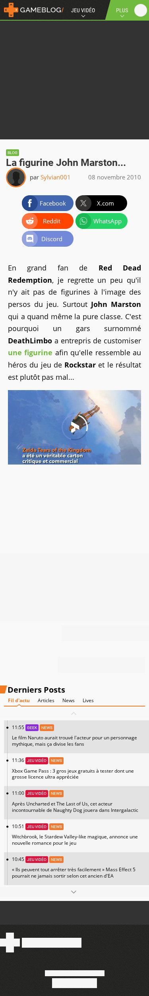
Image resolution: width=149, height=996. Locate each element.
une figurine (30, 352)
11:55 (74, 735)
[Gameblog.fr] (32, 10)
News (68, 700)
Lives (88, 700)
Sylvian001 (56, 177)
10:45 (73, 867)
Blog (12, 152)
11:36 (73, 768)
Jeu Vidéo (83, 10)
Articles (46, 700)
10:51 (75, 834)
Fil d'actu (19, 700)
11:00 (75, 801)
